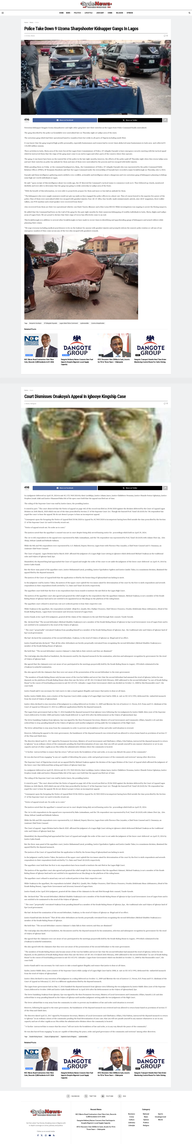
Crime (110, 13)
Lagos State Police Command (69, 323)
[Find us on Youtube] (50, 1135)
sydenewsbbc (84, 323)
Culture (131, 1120)
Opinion (130, 13)
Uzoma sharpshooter (97, 323)
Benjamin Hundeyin (35, 323)
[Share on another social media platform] (165, 120)
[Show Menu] (3, 13)
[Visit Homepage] (96, 5)
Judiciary (100, 13)
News (68, 13)
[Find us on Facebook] (37, 1135)
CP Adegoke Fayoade (50, 323)
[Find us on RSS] (54, 1135)
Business (29, 355)
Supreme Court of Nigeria (68, 1036)
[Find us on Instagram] (46, 1135)
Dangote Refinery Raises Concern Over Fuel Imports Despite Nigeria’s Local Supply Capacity (77, 362)
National (146, 1114)
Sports (160, 1114)
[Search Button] (189, 13)
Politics (77, 13)
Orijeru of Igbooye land (51, 1036)
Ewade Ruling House (35, 1036)
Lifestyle (88, 13)
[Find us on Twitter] (42, 1135)
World (160, 1120)
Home (61, 13)
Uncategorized (160, 1117)
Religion (119, 13)
